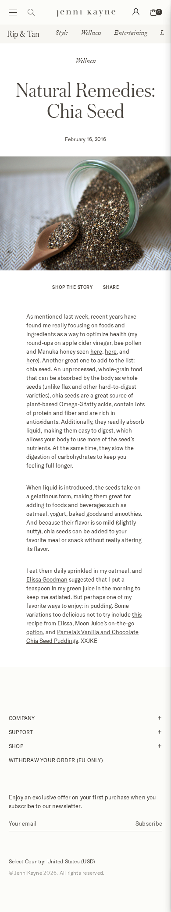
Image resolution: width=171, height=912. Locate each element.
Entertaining (130, 33)
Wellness (91, 33)
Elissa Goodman (47, 579)
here (96, 351)
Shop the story (72, 287)
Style (61, 33)
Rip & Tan (23, 34)
